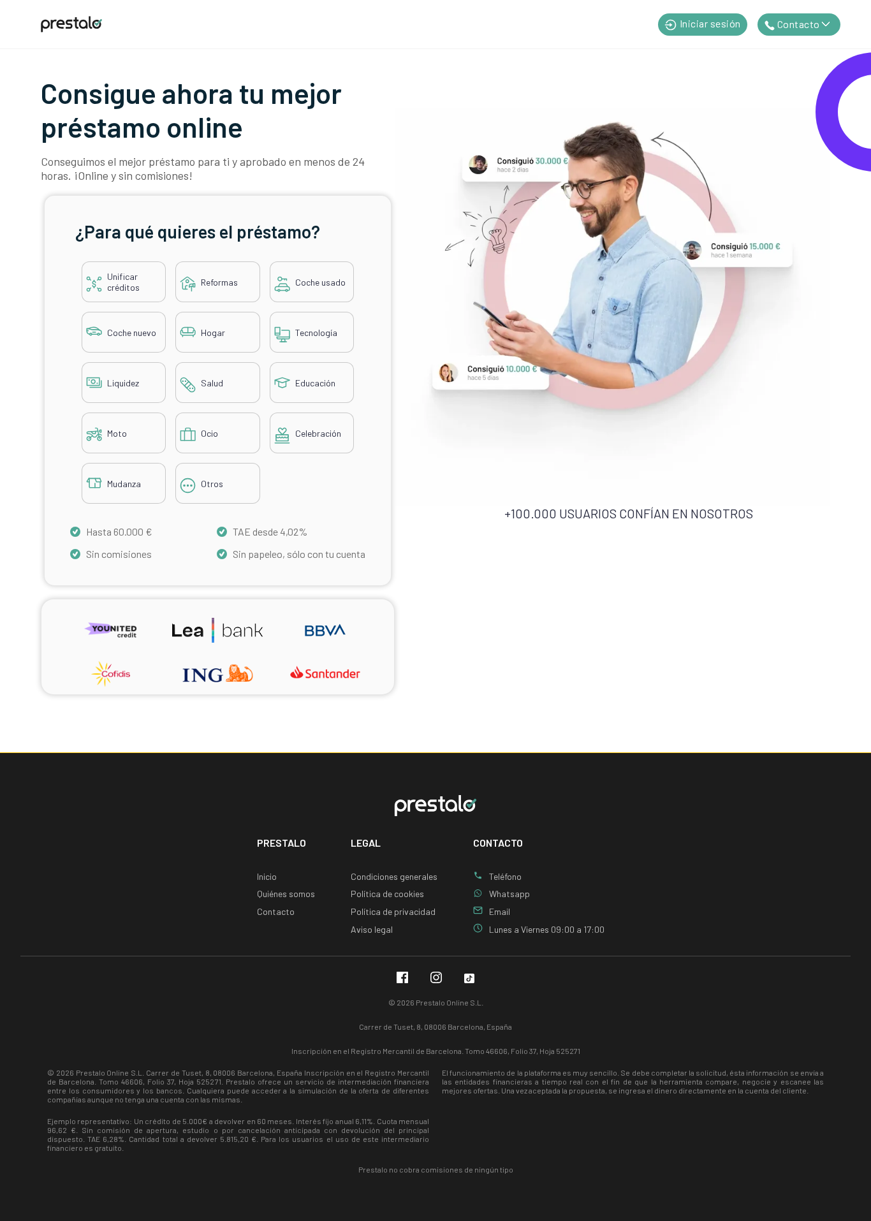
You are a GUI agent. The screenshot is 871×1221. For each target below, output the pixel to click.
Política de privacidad (393, 911)
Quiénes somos (286, 893)
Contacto (276, 911)
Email (499, 911)
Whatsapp (509, 893)
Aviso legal (372, 929)
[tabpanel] (217, 366)
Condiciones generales (394, 876)
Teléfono (505, 876)
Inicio (267, 876)
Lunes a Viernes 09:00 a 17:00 (546, 929)
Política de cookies (387, 893)
